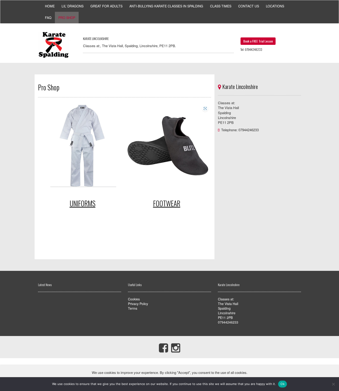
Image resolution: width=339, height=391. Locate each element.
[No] (333, 384)
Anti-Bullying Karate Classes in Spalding (166, 6)
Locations (275, 6)
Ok (282, 384)
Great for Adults (106, 6)
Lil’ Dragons (72, 6)
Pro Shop (66, 17)
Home (50, 6)
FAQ (48, 17)
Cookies (134, 299)
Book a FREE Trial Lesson (258, 41)
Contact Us (248, 6)
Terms (132, 308)
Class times (220, 6)
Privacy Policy (138, 303)
